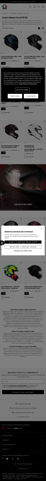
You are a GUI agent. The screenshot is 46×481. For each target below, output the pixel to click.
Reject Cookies (14, 96)
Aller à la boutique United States (23, 242)
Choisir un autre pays (23, 250)
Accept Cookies (31, 96)
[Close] (42, 228)
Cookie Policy (23, 84)
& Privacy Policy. (32, 84)
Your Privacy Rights (22, 90)
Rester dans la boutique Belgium (23, 247)
